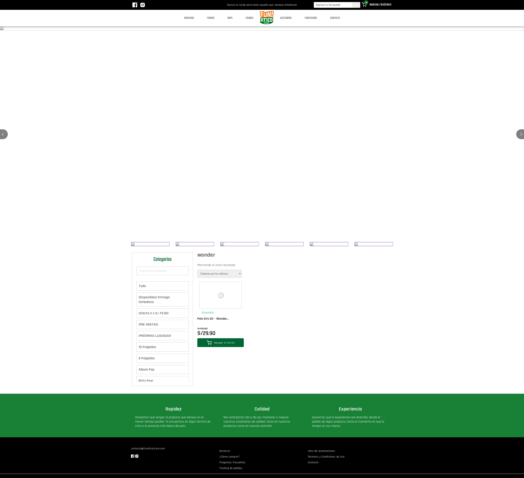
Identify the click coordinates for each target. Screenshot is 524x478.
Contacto (335, 18)
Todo (142, 286)
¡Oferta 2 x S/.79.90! (154, 313)
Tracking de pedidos (231, 468)
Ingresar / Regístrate (380, 4)
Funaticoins (311, 18)
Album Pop (146, 369)
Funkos (211, 18)
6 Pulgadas (147, 358)
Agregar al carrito (224, 343)
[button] (521, 134)
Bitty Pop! (146, 380)
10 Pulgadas (147, 347)
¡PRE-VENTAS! (148, 324)
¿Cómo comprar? (229, 457)
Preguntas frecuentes (232, 462)
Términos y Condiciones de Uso (326, 457)
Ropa (230, 18)
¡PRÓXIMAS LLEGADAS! (155, 335)
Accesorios (286, 18)
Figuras (249, 18)
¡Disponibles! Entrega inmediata (154, 299)
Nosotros (189, 18)
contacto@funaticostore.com (148, 448)
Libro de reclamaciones (321, 451)
